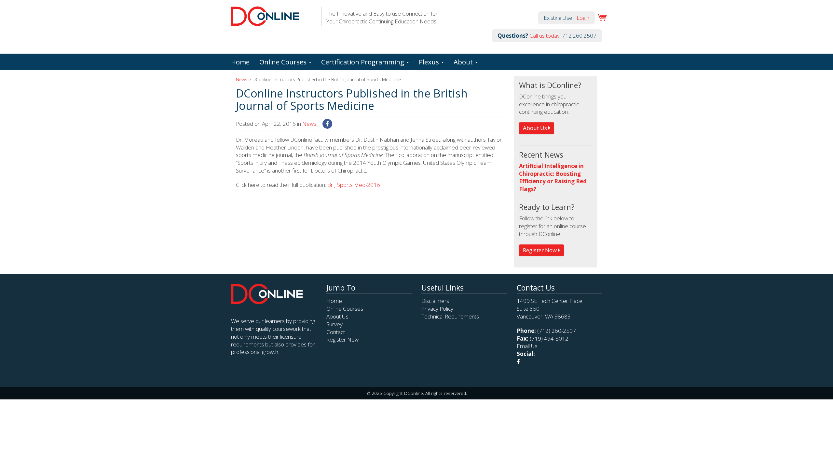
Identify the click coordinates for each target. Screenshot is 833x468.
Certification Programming (363, 61)
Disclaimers (435, 301)
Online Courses (283, 61)
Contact (335, 332)
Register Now (540, 250)
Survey (334, 324)
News (241, 79)
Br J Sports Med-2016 (353, 184)
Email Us (527, 346)
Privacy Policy (437, 308)
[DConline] (265, 22)
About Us (535, 128)
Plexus (430, 61)
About (464, 61)
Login (583, 17)
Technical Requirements (450, 316)
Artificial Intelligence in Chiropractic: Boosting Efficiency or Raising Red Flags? (553, 177)
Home (240, 61)
